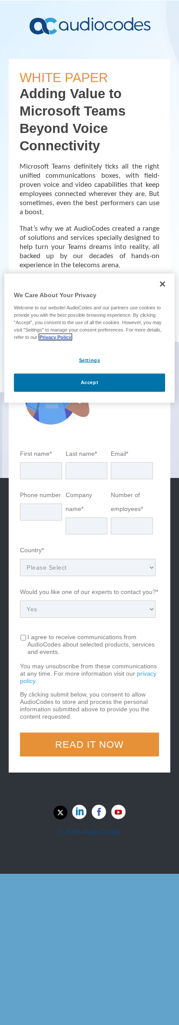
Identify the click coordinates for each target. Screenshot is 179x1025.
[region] (89, 338)
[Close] (162, 284)
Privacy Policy (55, 337)
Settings (89, 360)
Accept (89, 382)
